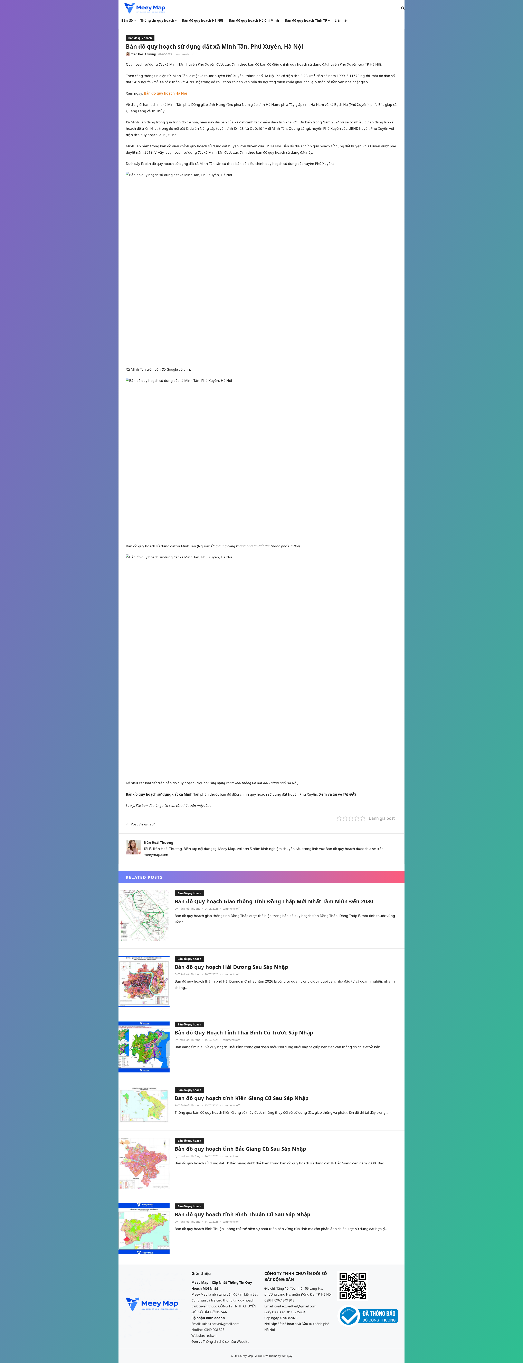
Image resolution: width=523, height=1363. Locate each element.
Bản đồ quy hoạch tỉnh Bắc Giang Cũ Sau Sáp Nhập (240, 1148)
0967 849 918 (284, 1300)
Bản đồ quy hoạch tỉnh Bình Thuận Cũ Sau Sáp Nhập (242, 1214)
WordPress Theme (266, 1356)
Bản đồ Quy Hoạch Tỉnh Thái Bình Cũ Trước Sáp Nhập (244, 1032)
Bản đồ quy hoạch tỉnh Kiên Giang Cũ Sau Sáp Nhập (241, 1098)
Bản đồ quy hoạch (140, 38)
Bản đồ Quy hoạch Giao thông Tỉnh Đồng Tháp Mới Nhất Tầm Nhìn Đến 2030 (274, 901)
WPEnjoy (287, 1356)
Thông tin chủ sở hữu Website (226, 1341)
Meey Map (246, 1356)
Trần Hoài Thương (143, 54)
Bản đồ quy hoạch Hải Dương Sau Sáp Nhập (231, 966)
